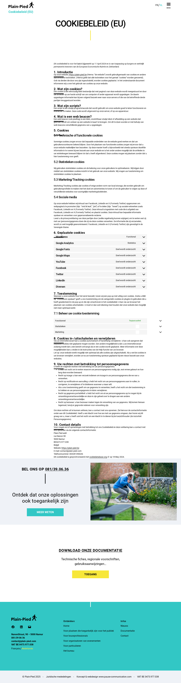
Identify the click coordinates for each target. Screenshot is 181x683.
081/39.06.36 (57, 469)
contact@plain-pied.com (23, 641)
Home (66, 626)
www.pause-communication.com (115, 676)
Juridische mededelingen (58, 676)
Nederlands (27, 648)
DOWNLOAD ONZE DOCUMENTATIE (90, 550)
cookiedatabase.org (98, 457)
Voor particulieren (72, 645)
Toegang (90, 574)
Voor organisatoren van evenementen (82, 641)
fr (156, 5)
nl (161, 5)
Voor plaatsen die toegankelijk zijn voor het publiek (88, 630)
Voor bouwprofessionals (75, 635)
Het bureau (68, 650)
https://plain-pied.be (70, 448)
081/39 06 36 (18, 637)
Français (15, 648)
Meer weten (45, 512)
